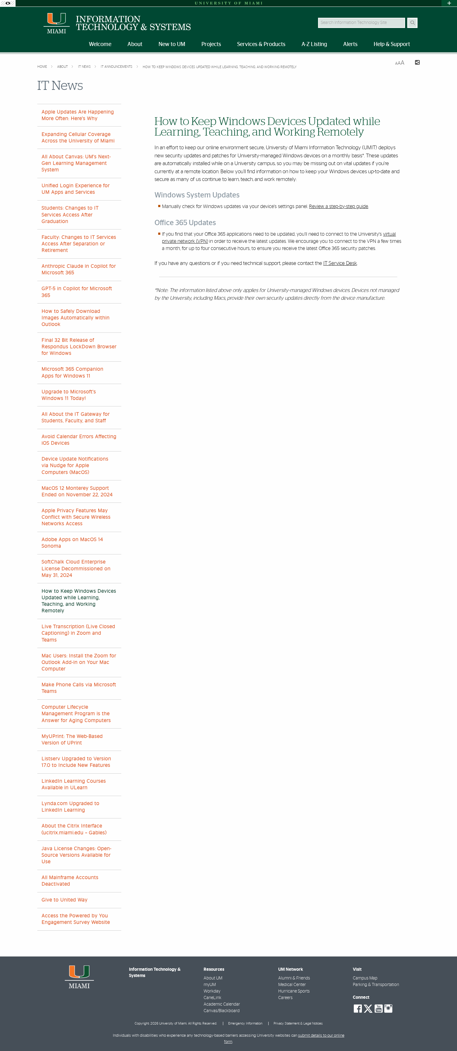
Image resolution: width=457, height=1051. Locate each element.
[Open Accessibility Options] (8, 3)
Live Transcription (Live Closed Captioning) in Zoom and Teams (78, 633)
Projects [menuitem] (211, 44)
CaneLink (212, 998)
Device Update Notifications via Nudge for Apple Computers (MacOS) (75, 465)
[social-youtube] (379, 1008)
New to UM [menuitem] (172, 44)
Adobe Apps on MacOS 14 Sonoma (72, 543)
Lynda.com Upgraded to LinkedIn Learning (70, 807)
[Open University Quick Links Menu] (449, 3)
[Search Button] (412, 23)
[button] (443, 1033)
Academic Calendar (222, 1004)
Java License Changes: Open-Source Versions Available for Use (77, 855)
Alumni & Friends (294, 978)
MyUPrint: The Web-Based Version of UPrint (72, 739)
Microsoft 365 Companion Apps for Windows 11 (73, 372)
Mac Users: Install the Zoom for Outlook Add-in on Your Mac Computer (79, 662)
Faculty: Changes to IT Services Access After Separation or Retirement (79, 244)
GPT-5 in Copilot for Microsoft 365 (77, 292)
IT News (85, 66)
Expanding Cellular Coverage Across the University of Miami (78, 137)
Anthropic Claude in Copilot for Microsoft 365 (79, 269)
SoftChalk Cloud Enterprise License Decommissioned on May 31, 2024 (76, 568)
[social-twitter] (368, 1008)
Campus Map (365, 978)
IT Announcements (117, 66)
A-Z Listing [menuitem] (314, 44)
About (63, 66)
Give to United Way (65, 899)
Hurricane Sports (294, 991)
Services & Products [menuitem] (261, 44)
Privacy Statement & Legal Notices (298, 1023)
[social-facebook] (358, 1008)
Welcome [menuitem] (100, 44)
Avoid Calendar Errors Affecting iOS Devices (79, 440)
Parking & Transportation (376, 985)
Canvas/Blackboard (222, 1011)
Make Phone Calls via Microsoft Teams (79, 688)
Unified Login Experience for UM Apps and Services (76, 189)
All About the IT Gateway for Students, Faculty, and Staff (76, 417)
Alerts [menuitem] (350, 44)
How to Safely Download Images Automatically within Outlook (76, 318)
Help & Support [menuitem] (392, 44)
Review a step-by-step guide (338, 206)
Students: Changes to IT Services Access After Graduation (70, 215)
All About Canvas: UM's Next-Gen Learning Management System (76, 163)
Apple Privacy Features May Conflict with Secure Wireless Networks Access (76, 517)
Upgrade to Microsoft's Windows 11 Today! (69, 395)
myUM (210, 985)
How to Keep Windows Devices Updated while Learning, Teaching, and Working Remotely (220, 67)
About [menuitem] (134, 44)
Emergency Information (245, 1023)
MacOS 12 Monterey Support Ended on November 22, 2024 (77, 491)
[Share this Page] (414, 63)
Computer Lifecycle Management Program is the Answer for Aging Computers (76, 714)
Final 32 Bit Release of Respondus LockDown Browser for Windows (79, 347)
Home (42, 66)
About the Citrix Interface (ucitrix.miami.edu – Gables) (74, 829)
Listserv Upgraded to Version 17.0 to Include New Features (76, 762)
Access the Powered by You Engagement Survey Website (76, 919)
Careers (285, 998)
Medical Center (292, 985)
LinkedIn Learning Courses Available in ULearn (74, 784)
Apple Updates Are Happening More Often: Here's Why (78, 115)
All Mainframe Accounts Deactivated (70, 881)
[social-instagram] (388, 1008)
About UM (213, 978)
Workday (212, 991)
